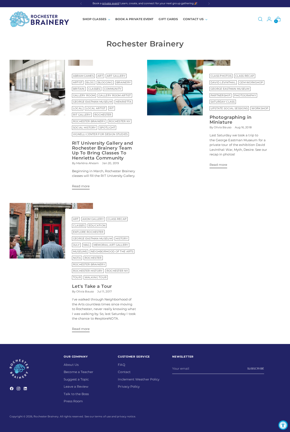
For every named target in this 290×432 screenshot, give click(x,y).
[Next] (209, 3)
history (122, 238)
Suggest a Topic (76, 379)
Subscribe (255, 368)
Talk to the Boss (76, 394)
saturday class (223, 101)
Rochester (102, 114)
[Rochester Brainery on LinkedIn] (25, 389)
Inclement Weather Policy (138, 379)
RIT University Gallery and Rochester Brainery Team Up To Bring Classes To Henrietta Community (102, 150)
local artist (96, 108)
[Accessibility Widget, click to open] (283, 425)
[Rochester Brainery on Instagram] (18, 389)
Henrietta (124, 101)
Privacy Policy (129, 386)
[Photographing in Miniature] (188, 115)
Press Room (73, 401)
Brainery (123, 82)
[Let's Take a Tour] (51, 269)
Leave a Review (76, 386)
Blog (90, 82)
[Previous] (81, 3)
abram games (83, 75)
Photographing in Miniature (231, 120)
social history (84, 127)
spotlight (107, 127)
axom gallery (93, 219)
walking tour (96, 277)
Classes (94, 88)
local (77, 108)
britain (78, 88)
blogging (105, 82)
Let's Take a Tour (92, 286)
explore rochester (88, 232)
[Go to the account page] (269, 19)
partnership (220, 95)
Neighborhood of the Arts (112, 251)
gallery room (84, 95)
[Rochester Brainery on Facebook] (12, 389)
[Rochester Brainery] (39, 19)
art (100, 75)
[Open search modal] (260, 19)
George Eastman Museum (92, 101)
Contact (124, 372)
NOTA (77, 257)
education (97, 225)
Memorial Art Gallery (111, 244)
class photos (221, 75)
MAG (86, 244)
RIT (111, 108)
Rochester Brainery (89, 121)
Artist (78, 82)
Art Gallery (116, 75)
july (76, 244)
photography (245, 95)
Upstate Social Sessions (229, 108)
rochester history (88, 270)
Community (113, 88)
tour (77, 277)
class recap (244, 75)
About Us (71, 365)
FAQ (121, 365)
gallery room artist (115, 95)
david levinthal (223, 82)
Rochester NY (120, 121)
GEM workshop (251, 82)
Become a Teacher (78, 372)
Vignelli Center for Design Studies (100, 134)
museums (80, 251)
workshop (260, 108)
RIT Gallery (82, 114)
